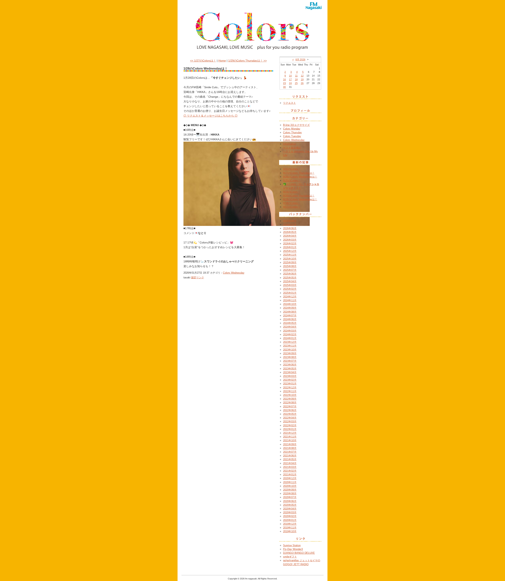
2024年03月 (289, 330)
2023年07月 (289, 360)
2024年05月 (289, 323)
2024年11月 (289, 300)
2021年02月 (289, 470)
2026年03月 (289, 239)
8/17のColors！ (291, 206)
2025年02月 (289, 288)
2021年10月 (289, 440)
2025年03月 (289, 285)
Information (289, 143)
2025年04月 (289, 281)
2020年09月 (289, 489)
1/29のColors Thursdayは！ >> (247, 60)
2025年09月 (289, 262)
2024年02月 (289, 334)
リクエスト (289, 102)
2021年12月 (289, 432)
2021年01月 (289, 474)
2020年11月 (289, 482)
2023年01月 (289, 383)
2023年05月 (289, 368)
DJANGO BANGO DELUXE (299, 552)
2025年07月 (289, 270)
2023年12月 (289, 342)
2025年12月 (289, 251)
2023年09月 (289, 353)
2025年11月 (289, 254)
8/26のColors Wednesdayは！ (300, 176)
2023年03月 (289, 376)
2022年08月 (289, 402)
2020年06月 (289, 501)
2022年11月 (289, 391)
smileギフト (290, 556)
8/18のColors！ (291, 203)
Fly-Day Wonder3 (293, 549)
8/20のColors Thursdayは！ (298, 195)
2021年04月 (289, 463)
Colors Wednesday (233, 272)
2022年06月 (289, 410)
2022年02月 (289, 425)
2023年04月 (289, 372)
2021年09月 (289, 444)
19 (302, 79)
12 (302, 75)
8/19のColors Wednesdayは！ (300, 199)
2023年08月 (289, 357)
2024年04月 (289, 326)
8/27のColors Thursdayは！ (298, 172)
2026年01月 (289, 247)
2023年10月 (289, 349)
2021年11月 (289, 436)
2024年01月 (289, 338)
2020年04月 (289, 508)
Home (222, 60)
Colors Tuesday (292, 136)
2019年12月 (289, 523)
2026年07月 (289, 224)
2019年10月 (289, 531)
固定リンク (197, 277)
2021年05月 (289, 459)
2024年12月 (289, 296)
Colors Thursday (292, 132)
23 (284, 83)
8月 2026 (300, 59)
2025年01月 (289, 292)
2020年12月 (289, 478)
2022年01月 (289, 429)
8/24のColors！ (291, 191)
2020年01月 (289, 520)
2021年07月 (289, 451)
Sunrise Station (292, 545)
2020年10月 (289, 486)
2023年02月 (289, 379)
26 (302, 83)
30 (284, 87)
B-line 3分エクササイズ (296, 124)
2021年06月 (289, 455)
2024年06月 (289, 319)
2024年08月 (289, 311)
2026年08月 (289, 220)
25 (296, 83)
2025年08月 (289, 266)
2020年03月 (289, 512)
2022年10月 (289, 395)
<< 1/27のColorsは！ (203, 60)
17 (290, 79)
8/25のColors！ (291, 180)
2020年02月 (289, 516)
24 (290, 83)
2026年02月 (289, 243)
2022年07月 (289, 406)
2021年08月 (289, 448)
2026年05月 (289, 232)
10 (290, 75)
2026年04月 (289, 235)
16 (284, 79)
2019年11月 (289, 527)
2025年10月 (289, 258)
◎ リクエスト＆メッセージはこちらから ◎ (210, 115)
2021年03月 (289, 467)
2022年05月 (289, 414)
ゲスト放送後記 (292, 147)
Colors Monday (291, 128)
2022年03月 (289, 421)
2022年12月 (289, 387)
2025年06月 (289, 273)
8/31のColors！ (291, 168)
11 (296, 75)
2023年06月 (289, 364)
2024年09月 (289, 307)
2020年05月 (289, 504)
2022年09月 (289, 398)
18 (296, 79)
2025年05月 (289, 277)
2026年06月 (289, 228)
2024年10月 (289, 304)
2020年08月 (289, 493)
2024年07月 (289, 315)
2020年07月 (289, 497)
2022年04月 (289, 417)
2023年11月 (289, 345)
